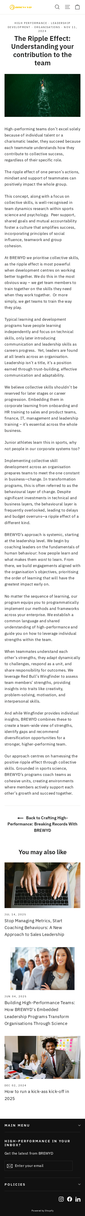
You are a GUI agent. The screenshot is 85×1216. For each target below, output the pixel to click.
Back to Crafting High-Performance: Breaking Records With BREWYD (42, 824)
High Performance (31, 23)
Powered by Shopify (43, 1210)
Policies (15, 1184)
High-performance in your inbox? (37, 1143)
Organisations (47, 27)
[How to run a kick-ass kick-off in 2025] (42, 1057)
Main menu (17, 1125)
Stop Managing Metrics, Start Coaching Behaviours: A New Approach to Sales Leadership (34, 927)
